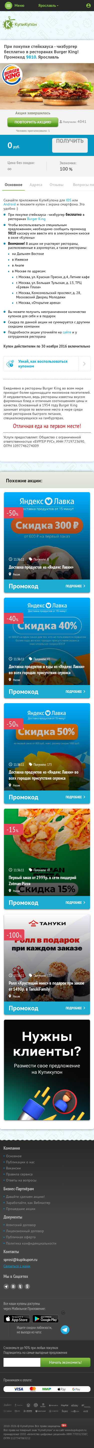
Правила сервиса (19, 1174)
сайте (67, 332)
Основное (13, 184)
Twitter (20, 1286)
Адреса (36, 184)
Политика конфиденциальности (31, 1243)
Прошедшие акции (20, 1208)
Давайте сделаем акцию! (25, 1196)
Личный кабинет (88, 5)
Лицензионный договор (25, 1231)
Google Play (45, 1319)
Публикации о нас (20, 1162)
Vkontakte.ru (13, 1286)
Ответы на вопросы (21, 1180)
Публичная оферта (21, 1237)
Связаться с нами (17, 1266)
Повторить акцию (33, 122)
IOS (69, 200)
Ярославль (47, 5)
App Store (17, 1319)
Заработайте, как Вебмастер (28, 1202)
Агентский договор (21, 1225)
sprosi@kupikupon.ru (20, 1259)
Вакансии (13, 1168)
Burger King (36, 219)
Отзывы (56, 184)
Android (10, 204)
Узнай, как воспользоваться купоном (42, 364)
